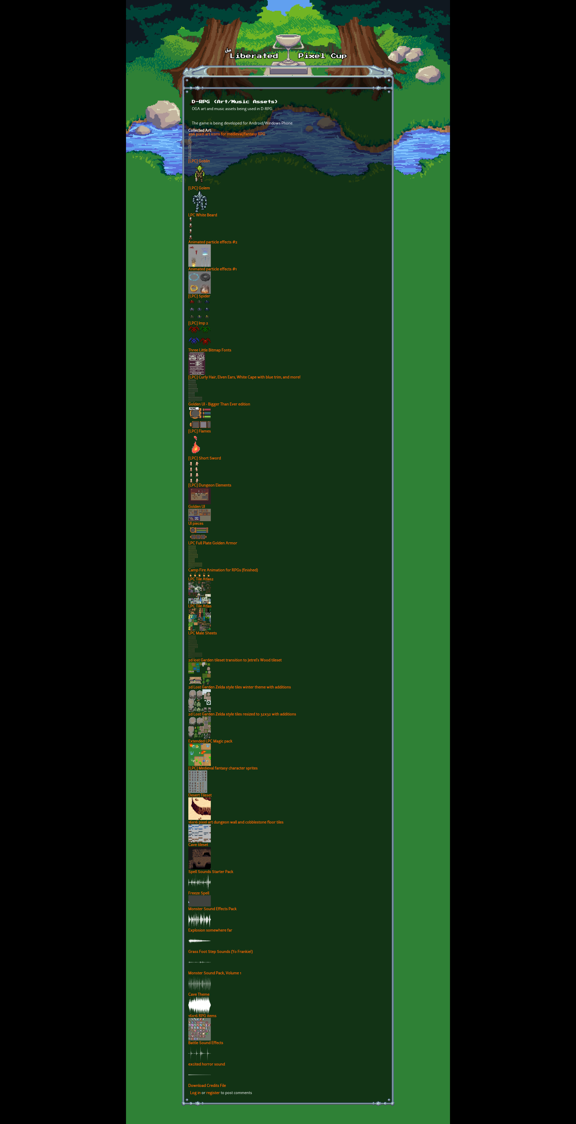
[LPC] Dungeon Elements (209, 485)
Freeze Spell (198, 893)
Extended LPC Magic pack (210, 741)
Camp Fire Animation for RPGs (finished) (223, 570)
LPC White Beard (202, 215)
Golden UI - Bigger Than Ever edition (219, 404)
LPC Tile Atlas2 (201, 579)
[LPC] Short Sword (204, 458)
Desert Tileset (200, 795)
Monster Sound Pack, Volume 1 (214, 973)
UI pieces (195, 524)
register (213, 1093)
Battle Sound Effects (205, 1043)
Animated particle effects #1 (212, 269)
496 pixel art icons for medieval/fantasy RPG (226, 134)
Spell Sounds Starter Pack (210, 872)
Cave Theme (198, 995)
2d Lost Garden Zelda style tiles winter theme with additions (239, 687)
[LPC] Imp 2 (198, 323)
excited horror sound (206, 1064)
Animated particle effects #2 (212, 242)
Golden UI (196, 507)
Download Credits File (207, 1086)
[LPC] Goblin (199, 161)
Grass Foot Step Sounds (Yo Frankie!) (220, 952)
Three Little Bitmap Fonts (209, 350)
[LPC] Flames (199, 431)
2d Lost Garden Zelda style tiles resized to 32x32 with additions (242, 714)
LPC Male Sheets (202, 633)
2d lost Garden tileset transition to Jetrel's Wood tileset (235, 660)
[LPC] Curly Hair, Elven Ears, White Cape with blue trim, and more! (244, 377)
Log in (195, 1093)
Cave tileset (198, 845)
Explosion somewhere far (210, 930)
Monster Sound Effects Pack (212, 909)
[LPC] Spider (199, 296)
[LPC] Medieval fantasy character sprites (223, 768)
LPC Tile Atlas (200, 606)
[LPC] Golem (199, 188)
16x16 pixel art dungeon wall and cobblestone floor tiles (236, 822)
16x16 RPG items (202, 1016)
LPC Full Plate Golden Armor (212, 543)
